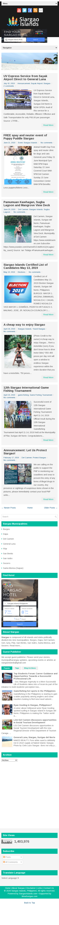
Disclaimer (31, 888)
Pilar (5, 549)
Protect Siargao (39, 458)
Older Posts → (51, 508)
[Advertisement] (29, 793)
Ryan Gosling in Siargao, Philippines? (33, 705)
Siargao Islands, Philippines (24, 891)
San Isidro (7, 558)
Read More (48, 125)
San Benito (8, 553)
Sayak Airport (37, 83)
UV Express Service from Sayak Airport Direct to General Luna (25, 77)
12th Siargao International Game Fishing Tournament (26, 389)
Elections (21, 272)
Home (30, 508)
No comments (46, 143)
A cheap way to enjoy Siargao (24, 324)
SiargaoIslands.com (28, 893)
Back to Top (29, 903)
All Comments (11, 862)
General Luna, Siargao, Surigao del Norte (34, 737)
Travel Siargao (39, 329)
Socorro (6, 563)
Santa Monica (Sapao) (13, 568)
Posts (8, 857)
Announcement (23, 83)
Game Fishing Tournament (41, 395)
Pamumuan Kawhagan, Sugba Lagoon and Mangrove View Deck (27, 203)
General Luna (9, 544)
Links (39, 888)
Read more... (15, 645)
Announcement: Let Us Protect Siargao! (25, 452)
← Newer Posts (8, 508)
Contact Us (49, 888)
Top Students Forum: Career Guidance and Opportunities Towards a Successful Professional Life (35, 676)
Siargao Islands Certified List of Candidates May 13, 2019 (26, 266)
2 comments (9, 86)
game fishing (23, 395)
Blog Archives (30, 668)
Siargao (47, 83)
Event (20, 143)
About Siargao (18, 888)
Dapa (5, 534)
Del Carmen (23, 209)
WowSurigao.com (29, 896)
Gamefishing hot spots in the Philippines (35, 691)
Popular (7, 668)
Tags (17, 668)
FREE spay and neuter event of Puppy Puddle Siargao (25, 137)
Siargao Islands (30, 143)
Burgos (6, 529)
